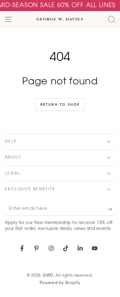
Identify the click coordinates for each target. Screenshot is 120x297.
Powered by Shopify (60, 283)
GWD (48, 276)
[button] (111, 19)
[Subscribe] (111, 209)
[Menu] (8, 19)
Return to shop (60, 105)
